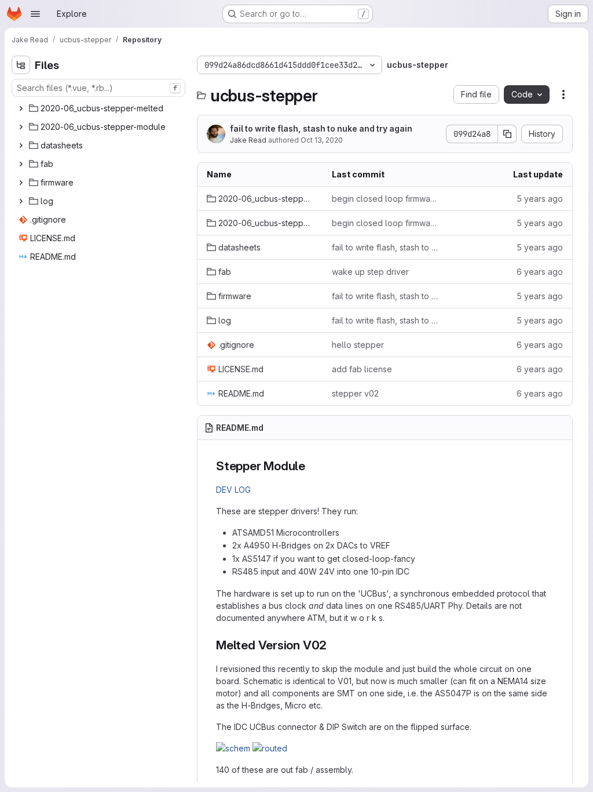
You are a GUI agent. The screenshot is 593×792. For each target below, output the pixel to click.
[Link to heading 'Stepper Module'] (312, 466)
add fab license (362, 369)
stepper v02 (355, 393)
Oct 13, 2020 (322, 140)
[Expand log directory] (21, 201)
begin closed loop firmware (385, 199)
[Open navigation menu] (35, 14)
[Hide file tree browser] (21, 65)
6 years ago (540, 272)
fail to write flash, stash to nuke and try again (321, 128)
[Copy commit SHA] (507, 134)
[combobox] (98, 88)
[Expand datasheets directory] (21, 145)
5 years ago (540, 199)
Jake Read (248, 140)
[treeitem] (99, 108)
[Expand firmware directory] (21, 183)
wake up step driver (370, 272)
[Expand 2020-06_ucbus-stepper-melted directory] (21, 108)
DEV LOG (233, 490)
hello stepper (358, 345)
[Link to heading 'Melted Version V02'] (333, 645)
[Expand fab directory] (21, 164)
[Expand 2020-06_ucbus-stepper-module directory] (21, 127)
